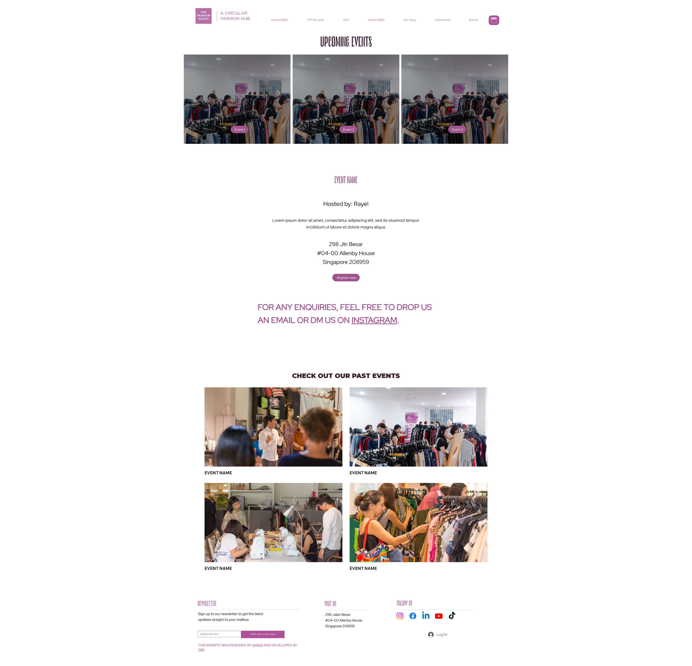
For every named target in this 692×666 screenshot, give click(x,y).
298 (328, 614)
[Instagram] (399, 615)
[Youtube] (438, 615)
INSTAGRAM (374, 320)
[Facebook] (412, 615)
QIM (201, 649)
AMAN (257, 645)
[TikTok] (451, 615)
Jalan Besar (341, 614)
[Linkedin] (425, 615)
